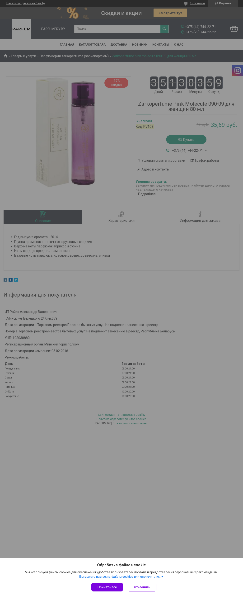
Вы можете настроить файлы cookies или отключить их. (120, 576)
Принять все (107, 587)
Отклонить (142, 587)
